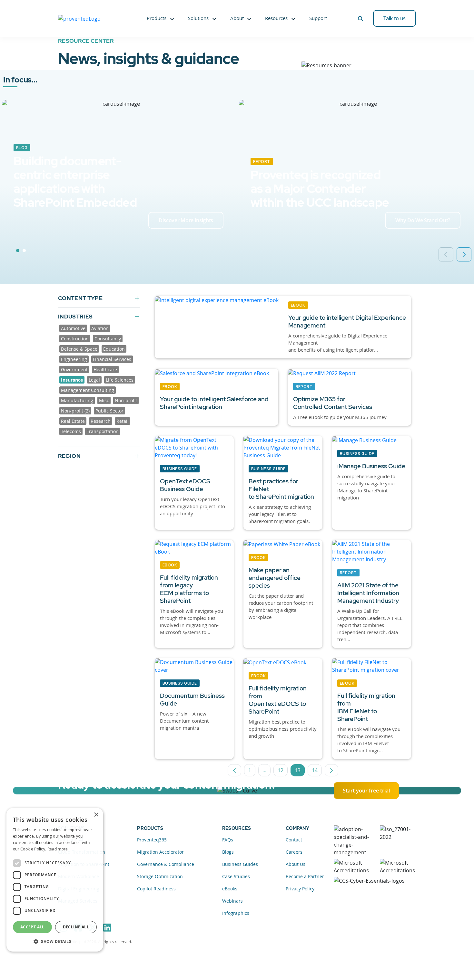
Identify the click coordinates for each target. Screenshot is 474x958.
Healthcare (105, 369)
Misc (104, 400)
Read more (57, 848)
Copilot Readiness (156, 889)
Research (101, 421)
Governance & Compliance (165, 864)
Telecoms (71, 431)
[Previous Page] (234, 770)
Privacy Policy (300, 889)
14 (317, 771)
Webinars (232, 901)
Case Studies (236, 876)
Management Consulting (87, 390)
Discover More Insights (186, 220)
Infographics (235, 913)
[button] (55, 941)
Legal (94, 380)
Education (114, 349)
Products (156, 18)
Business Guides (240, 864)
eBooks (229, 889)
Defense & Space (79, 349)
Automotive (73, 328)
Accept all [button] (32, 927)
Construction (75, 339)
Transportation (103, 431)
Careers (294, 852)
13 (300, 771)
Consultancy (107, 339)
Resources (276, 18)
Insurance (72, 380)
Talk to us (394, 18)
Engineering (74, 359)
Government (74, 369)
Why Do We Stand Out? (422, 220)
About (237, 18)
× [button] (96, 814)
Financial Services (112, 359)
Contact (294, 840)
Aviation (100, 328)
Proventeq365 (152, 840)
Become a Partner (305, 876)
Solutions (198, 18)
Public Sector (109, 411)
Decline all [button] (76, 927)
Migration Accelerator (160, 852)
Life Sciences (119, 380)
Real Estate (73, 421)
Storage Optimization (160, 876)
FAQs (227, 840)
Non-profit (126, 400)
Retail (122, 421)
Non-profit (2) (75, 411)
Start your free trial (366, 790)
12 (283, 771)
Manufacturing (77, 400)
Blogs (228, 852)
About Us (295, 864)
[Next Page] (331, 770)
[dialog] (54, 880)
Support (318, 18)
